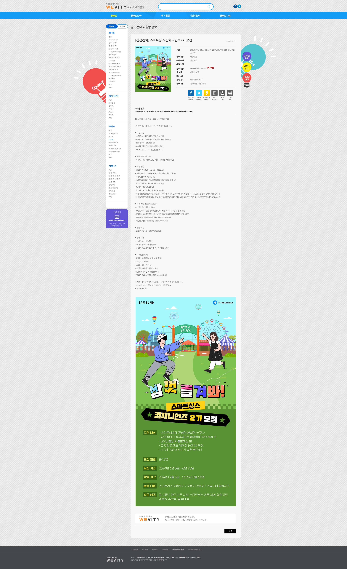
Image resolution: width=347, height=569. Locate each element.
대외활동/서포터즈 (115, 75)
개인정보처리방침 (178, 549)
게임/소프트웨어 (114, 58)
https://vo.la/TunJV (196, 80)
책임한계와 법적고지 (195, 549)
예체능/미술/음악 (114, 72)
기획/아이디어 (113, 40)
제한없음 (112, 103)
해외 (110, 84)
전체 (110, 37)
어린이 (111, 115)
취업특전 (112, 185)
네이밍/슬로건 (113, 70)
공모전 (113, 15)
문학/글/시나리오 (114, 64)
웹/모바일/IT (113, 55)
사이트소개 (134, 549)
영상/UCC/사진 (113, 49)
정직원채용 (112, 194)
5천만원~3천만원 (114, 176)
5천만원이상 (113, 173)
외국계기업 (112, 145)
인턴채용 (112, 191)
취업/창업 (112, 81)
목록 (230, 531)
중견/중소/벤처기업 (115, 148)
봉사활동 (112, 78)
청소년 (111, 112)
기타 (110, 87)
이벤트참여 (194, 15)
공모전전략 (136, 15)
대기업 (111, 139)
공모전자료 (225, 15)
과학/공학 (112, 61)
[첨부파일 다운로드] (197, 84)
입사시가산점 (113, 188)
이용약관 (165, 549)
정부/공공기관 (113, 134)
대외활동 (165, 15)
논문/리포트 (113, 46)
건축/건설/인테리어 (115, 67)
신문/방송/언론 (113, 142)
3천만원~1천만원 (114, 179)
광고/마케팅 (113, 43)
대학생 (111, 109)
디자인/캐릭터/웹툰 (115, 52)
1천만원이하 (113, 182)
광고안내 (145, 549)
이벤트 (122, 26)
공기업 (111, 137)
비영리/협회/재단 (114, 151)
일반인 (111, 106)
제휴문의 (155, 549)
